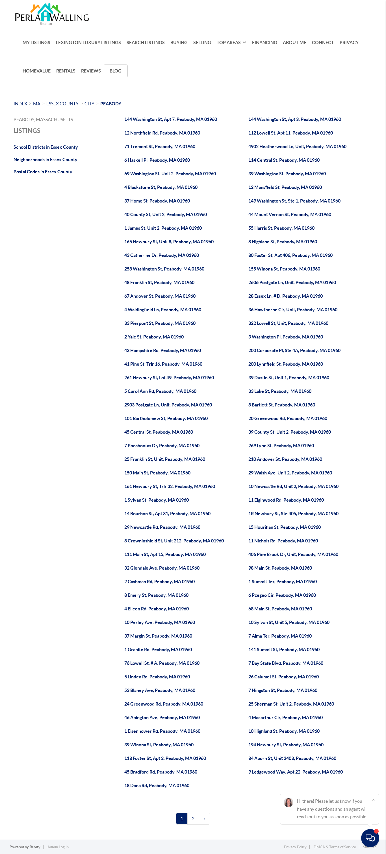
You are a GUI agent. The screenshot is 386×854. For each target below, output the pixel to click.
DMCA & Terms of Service (335, 847)
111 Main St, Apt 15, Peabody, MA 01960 (165, 554)
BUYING (179, 42)
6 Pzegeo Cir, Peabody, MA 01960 (282, 595)
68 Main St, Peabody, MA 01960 (280, 608)
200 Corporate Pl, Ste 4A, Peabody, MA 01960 (294, 350)
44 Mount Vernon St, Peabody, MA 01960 (289, 214)
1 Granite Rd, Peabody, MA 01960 (158, 649)
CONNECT (323, 42)
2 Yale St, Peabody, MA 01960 (154, 337)
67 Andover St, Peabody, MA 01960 (160, 296)
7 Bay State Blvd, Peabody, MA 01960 (285, 663)
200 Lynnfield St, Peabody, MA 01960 (285, 364)
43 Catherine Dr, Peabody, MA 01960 (161, 255)
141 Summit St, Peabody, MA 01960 (284, 649)
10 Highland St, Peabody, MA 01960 (284, 731)
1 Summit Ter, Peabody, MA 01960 (282, 581)
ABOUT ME (294, 42)
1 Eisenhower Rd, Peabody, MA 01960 (162, 731)
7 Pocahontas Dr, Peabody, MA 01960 (161, 445)
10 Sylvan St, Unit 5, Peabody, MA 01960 (288, 622)
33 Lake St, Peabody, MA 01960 (279, 391)
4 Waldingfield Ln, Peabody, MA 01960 (162, 309)
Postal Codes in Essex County (43, 171)
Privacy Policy (295, 847)
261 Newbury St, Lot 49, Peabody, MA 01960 (169, 377)
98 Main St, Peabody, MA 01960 (280, 568)
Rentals (65, 70)
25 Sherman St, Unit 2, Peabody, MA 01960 (291, 704)
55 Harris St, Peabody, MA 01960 (281, 228)
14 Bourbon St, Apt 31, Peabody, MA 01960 (167, 513)
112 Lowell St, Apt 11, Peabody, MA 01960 (290, 133)
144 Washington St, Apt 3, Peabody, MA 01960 (294, 119)
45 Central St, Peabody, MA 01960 (158, 432)
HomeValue (37, 70)
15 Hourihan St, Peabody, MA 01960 (284, 527)
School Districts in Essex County (46, 147)
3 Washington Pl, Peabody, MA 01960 (285, 337)
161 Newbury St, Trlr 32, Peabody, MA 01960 (169, 486)
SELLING (202, 42)
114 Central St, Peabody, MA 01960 (284, 160)
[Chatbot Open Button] (370, 838)
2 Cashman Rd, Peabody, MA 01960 (159, 581)
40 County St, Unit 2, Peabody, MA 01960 (165, 214)
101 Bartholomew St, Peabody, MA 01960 (166, 418)
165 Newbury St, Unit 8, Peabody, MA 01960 (169, 241)
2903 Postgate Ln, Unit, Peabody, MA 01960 (168, 404)
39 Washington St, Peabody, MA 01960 (287, 173)
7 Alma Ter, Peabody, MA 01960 (280, 636)
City (89, 103)
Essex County (62, 103)
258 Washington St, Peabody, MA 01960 (164, 269)
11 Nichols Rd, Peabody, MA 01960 (283, 540)
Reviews (91, 70)
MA (36, 103)
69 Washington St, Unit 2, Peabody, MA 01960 (170, 173)
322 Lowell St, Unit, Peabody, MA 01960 (288, 323)
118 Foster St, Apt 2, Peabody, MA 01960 (165, 758)
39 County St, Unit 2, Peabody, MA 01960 (289, 432)
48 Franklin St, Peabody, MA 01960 (159, 282)
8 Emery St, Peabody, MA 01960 (156, 595)
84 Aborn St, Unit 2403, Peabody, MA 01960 (292, 758)
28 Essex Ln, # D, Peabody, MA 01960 (285, 296)
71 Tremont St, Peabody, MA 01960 (159, 146)
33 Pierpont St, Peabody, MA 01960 (160, 323)
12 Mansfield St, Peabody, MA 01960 (285, 187)
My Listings (36, 42)
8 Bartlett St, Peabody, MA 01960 (281, 404)
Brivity (35, 847)
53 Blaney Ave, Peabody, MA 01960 (159, 690)
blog (116, 70)
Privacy (349, 42)
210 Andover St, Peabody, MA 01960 (285, 459)
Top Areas (229, 42)
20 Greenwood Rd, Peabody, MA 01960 (287, 418)
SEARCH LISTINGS (146, 42)
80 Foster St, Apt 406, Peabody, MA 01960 (290, 255)
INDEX (20, 103)
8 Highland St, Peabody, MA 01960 (282, 241)
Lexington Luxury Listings (88, 42)
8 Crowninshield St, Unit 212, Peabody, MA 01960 (174, 540)
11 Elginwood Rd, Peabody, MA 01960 (286, 500)
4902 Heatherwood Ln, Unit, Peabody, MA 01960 (297, 146)
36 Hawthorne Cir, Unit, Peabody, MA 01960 (292, 309)
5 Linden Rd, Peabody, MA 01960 (157, 676)
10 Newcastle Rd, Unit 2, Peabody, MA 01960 (293, 486)
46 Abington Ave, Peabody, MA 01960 (162, 717)
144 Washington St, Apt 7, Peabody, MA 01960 (170, 119)
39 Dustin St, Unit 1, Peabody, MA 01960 (288, 377)
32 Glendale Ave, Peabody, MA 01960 (161, 568)
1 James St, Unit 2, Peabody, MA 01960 (163, 228)
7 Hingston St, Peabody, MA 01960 (282, 690)
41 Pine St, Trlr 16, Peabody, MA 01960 (163, 364)
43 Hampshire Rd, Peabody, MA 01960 (162, 350)
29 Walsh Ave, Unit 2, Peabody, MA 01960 (290, 472)
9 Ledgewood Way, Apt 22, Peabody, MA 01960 (295, 772)
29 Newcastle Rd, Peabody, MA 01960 (162, 527)
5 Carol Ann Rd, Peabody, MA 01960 (160, 391)
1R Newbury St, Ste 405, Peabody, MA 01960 (293, 513)
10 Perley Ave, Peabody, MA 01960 (159, 622)
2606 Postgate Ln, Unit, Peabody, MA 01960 (292, 282)
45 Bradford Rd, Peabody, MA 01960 (160, 772)
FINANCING (264, 42)
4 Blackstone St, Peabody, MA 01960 (161, 187)
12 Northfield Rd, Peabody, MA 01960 (162, 133)
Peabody (110, 103)
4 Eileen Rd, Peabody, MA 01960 (156, 608)
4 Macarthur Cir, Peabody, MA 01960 (285, 717)
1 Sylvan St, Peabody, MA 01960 (156, 500)
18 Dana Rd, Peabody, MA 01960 (156, 785)
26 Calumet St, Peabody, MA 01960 (283, 676)
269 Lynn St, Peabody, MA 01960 (281, 445)
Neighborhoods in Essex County (45, 159)
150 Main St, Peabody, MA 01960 (157, 472)
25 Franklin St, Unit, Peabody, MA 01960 (164, 459)
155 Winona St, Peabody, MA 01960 (284, 269)
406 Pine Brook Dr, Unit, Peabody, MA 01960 (293, 554)
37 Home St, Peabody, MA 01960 (157, 201)
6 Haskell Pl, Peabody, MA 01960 (157, 160)
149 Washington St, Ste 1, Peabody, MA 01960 (294, 201)
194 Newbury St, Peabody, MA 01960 (286, 744)
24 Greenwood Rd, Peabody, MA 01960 (163, 704)
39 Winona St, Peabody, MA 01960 (159, 744)
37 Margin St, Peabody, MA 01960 (158, 636)
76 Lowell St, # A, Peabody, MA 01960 (161, 663)
